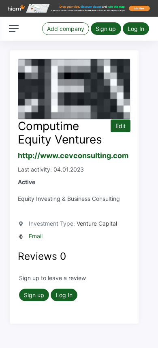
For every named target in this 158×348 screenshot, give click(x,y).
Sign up (106, 28)
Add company (65, 28)
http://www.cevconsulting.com (73, 155)
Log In (136, 28)
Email (36, 236)
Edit (120, 125)
